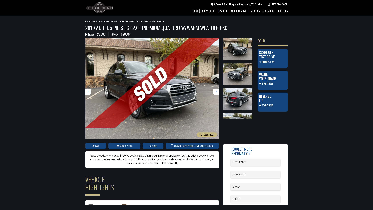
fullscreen (208, 134)
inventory (96, 21)
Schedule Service (239, 11)
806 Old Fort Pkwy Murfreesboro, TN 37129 (238, 5)
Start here (267, 83)
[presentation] (88, 91)
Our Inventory (208, 11)
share (154, 145)
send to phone (126, 145)
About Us (255, 11)
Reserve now (268, 61)
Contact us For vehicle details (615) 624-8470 (193, 145)
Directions (282, 11)
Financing (223, 11)
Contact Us (268, 11)
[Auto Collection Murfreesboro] (99, 7)
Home (87, 21)
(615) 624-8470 (279, 5)
